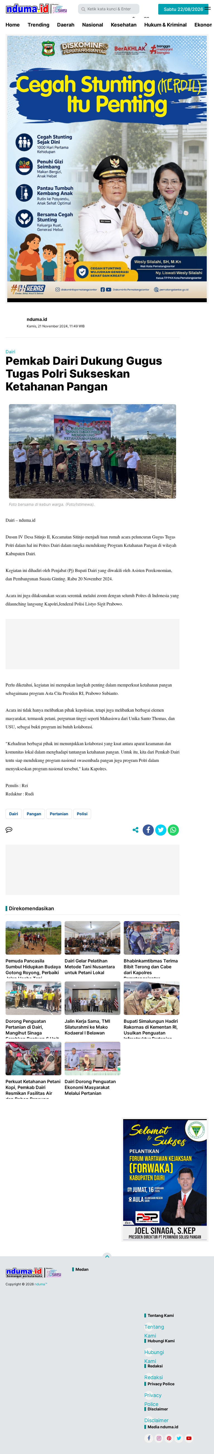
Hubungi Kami (148, 1353)
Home (13, 25)
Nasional (92, 25)
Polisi (82, 813)
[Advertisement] (130, 1293)
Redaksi (148, 1377)
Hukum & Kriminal (165, 25)
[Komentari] (9, 830)
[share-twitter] (160, 830)
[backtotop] (107, 1257)
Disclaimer (148, 1420)
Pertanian (59, 813)
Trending (38, 25)
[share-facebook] (148, 830)
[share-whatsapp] (173, 830)
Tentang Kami (148, 1327)
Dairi (10, 351)
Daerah (65, 25)
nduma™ (41, 1284)
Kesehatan (124, 25)
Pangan (34, 813)
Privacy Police (148, 1396)
